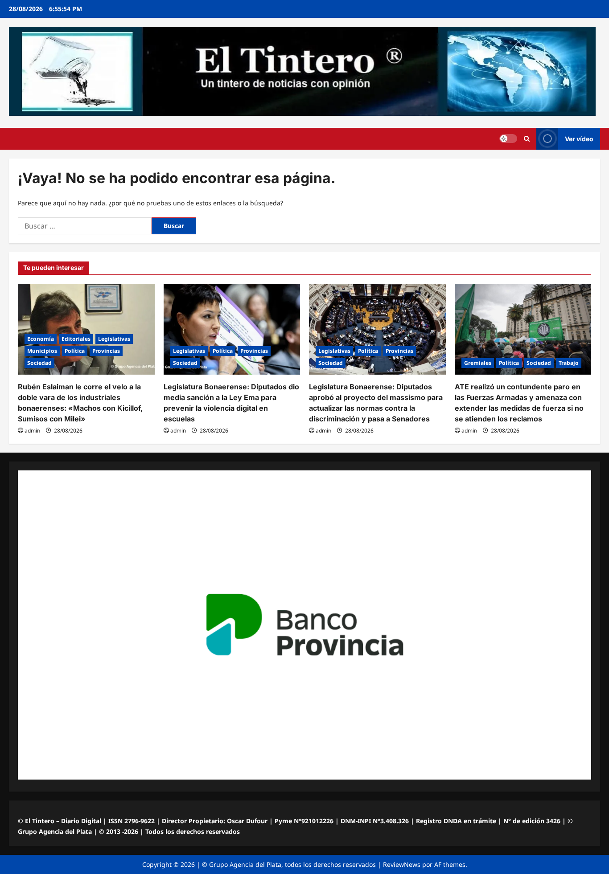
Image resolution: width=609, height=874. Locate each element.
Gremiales (477, 363)
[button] (527, 138)
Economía (40, 339)
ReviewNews (401, 864)
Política (75, 351)
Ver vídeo (579, 139)
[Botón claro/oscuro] (508, 138)
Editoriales (76, 339)
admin (32, 430)
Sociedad (39, 363)
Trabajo (569, 363)
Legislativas (114, 339)
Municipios (42, 351)
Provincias (106, 351)
